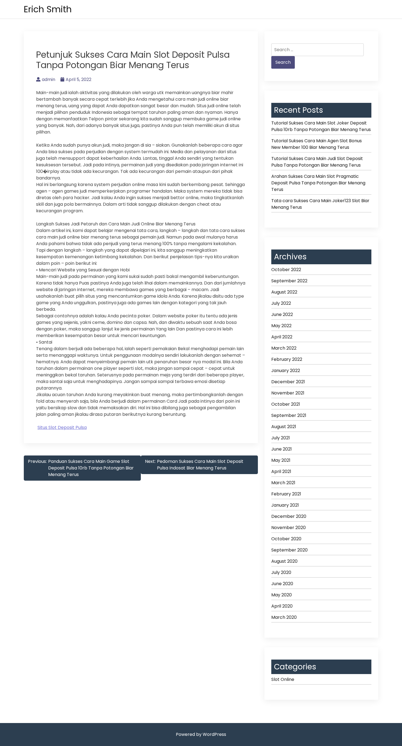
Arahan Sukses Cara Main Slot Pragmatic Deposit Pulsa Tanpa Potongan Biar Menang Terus (318, 183)
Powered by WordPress (201, 734)
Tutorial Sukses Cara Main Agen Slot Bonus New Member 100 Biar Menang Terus (316, 144)
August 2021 (283, 426)
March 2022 (283, 348)
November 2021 (287, 393)
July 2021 (280, 438)
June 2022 (282, 314)
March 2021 (283, 483)
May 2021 (280, 460)
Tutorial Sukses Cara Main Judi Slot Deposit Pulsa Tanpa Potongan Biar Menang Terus (317, 161)
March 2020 (284, 617)
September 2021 (288, 415)
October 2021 (285, 404)
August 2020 (284, 561)
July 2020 (281, 572)
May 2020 (281, 595)
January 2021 (285, 505)
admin (48, 79)
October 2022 (286, 269)
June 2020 (282, 583)
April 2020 (282, 606)
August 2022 (284, 292)
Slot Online (282, 679)
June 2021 (281, 449)
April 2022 (281, 337)
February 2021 (286, 494)
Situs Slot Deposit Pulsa (62, 427)
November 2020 (288, 527)
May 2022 (281, 326)
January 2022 (285, 370)
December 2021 (288, 382)
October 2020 (286, 539)
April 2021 (281, 471)
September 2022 (289, 281)
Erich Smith (48, 9)
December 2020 (288, 516)
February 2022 (286, 359)
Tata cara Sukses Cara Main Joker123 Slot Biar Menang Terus (320, 204)
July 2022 (281, 303)
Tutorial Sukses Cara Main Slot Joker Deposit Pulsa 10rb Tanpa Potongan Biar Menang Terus (321, 126)
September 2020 (289, 550)
